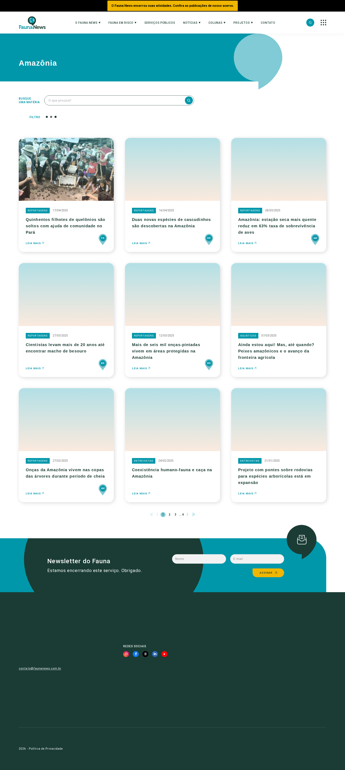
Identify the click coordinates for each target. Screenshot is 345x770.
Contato (268, 22)
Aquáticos (248, 335)
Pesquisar (142, 116)
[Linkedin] (155, 654)
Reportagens (38, 210)
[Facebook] (136, 654)
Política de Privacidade (46, 748)
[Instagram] (126, 654)
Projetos (241, 22)
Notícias (190, 22)
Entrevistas (143, 460)
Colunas (215, 22)
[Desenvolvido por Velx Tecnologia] (303, 748)
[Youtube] (165, 654)
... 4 (181, 514)
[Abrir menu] (323, 22)
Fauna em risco (120, 22)
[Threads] (145, 654)
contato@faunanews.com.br (40, 668)
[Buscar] (310, 23)
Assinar (266, 572)
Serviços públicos (159, 22)
